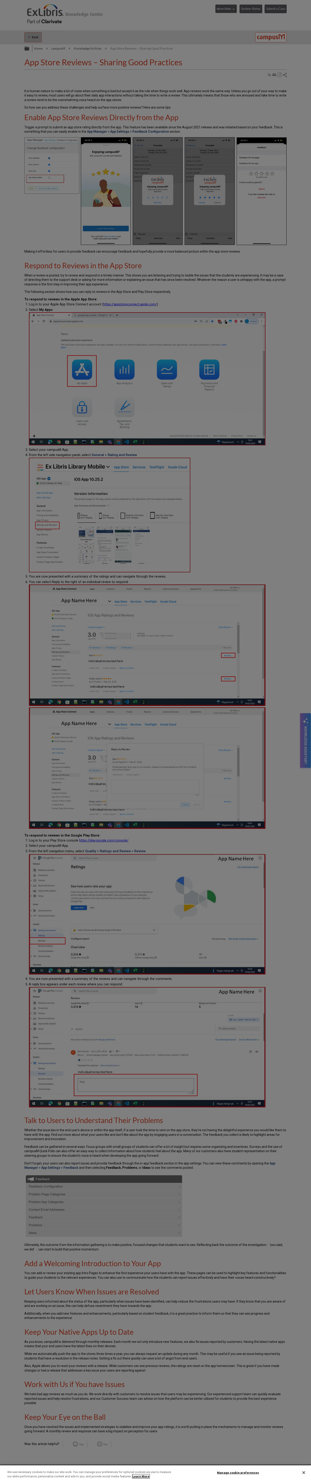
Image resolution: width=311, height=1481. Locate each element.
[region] (155, 1473)
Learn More (141, 1476)
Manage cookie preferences (238, 1472)
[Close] (304, 1473)
